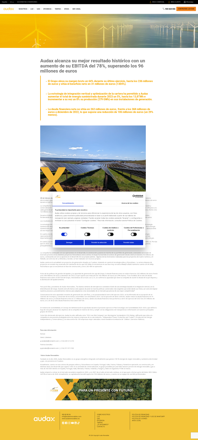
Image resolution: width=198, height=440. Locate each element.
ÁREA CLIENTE (176, 2)
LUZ (98, 416)
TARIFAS (100, 423)
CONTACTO (101, 427)
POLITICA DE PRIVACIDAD (140, 414)
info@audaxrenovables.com (71, 416)
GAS (98, 418)
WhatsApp (189, 2)
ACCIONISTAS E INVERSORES (27, 2)
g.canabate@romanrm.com (49, 341)
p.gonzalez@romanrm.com (49, 348)
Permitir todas (128, 242)
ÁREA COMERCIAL (158, 2)
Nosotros (23, 9)
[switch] (87, 234)
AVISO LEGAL (136, 420)
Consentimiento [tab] (68, 203)
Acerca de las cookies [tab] (130, 203)
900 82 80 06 (66, 414)
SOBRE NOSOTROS (103, 414)
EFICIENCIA (100, 420)
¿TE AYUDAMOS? (103, 424)
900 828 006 (170, 9)
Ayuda (66, 9)
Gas (38, 9)
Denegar (69, 242)
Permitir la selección (99, 242)
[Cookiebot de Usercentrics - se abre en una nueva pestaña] (134, 196)
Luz (32, 9)
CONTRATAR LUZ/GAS (186, 9)
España (4, 2)
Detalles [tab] (99, 203)
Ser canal (76, 9)
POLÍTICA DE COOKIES (139, 418)
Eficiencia (47, 9)
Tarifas (58, 9)
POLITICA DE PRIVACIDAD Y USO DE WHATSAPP (148, 416)
